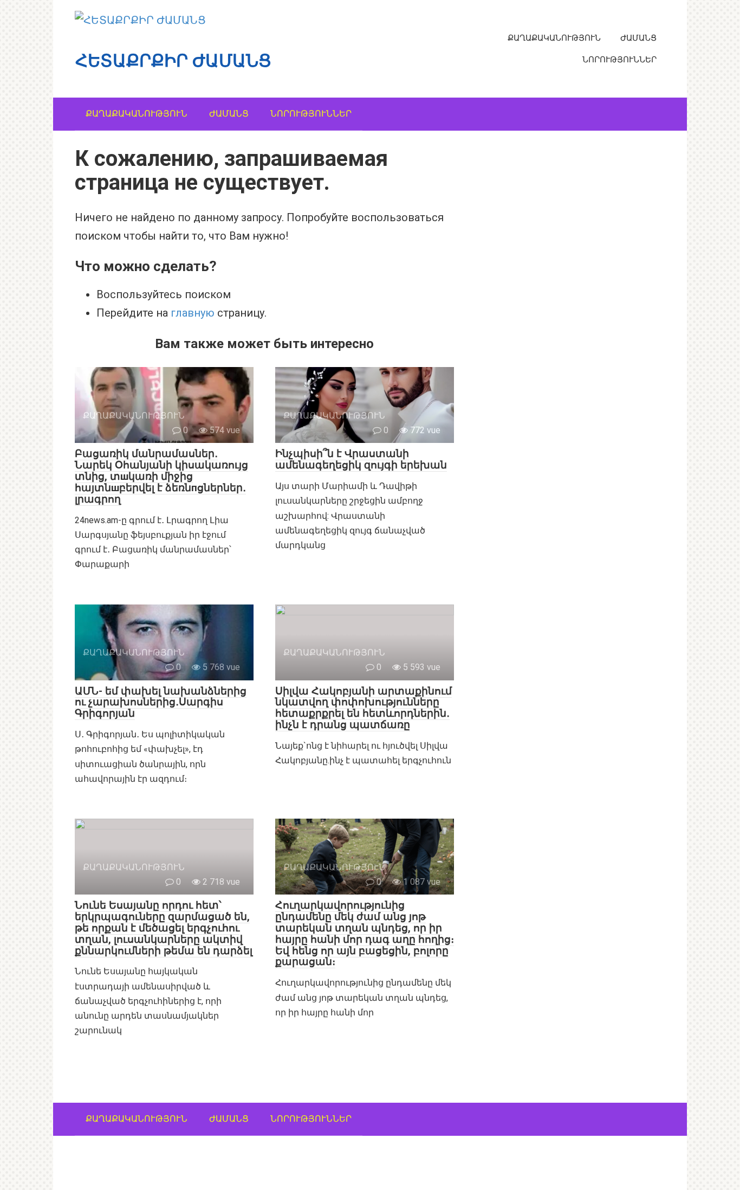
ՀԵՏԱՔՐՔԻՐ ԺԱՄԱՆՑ (173, 60)
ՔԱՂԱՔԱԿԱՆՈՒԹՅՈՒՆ (554, 38)
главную (193, 312)
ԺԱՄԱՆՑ (638, 38)
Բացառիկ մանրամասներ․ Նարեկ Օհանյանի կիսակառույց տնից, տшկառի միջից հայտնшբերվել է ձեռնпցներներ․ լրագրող (161, 476)
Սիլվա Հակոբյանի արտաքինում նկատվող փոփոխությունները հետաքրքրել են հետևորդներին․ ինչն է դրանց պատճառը (363, 708)
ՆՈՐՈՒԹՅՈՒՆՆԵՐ (619, 60)
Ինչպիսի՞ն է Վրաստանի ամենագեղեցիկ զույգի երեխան (361, 459)
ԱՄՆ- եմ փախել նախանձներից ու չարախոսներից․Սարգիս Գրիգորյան (160, 702)
